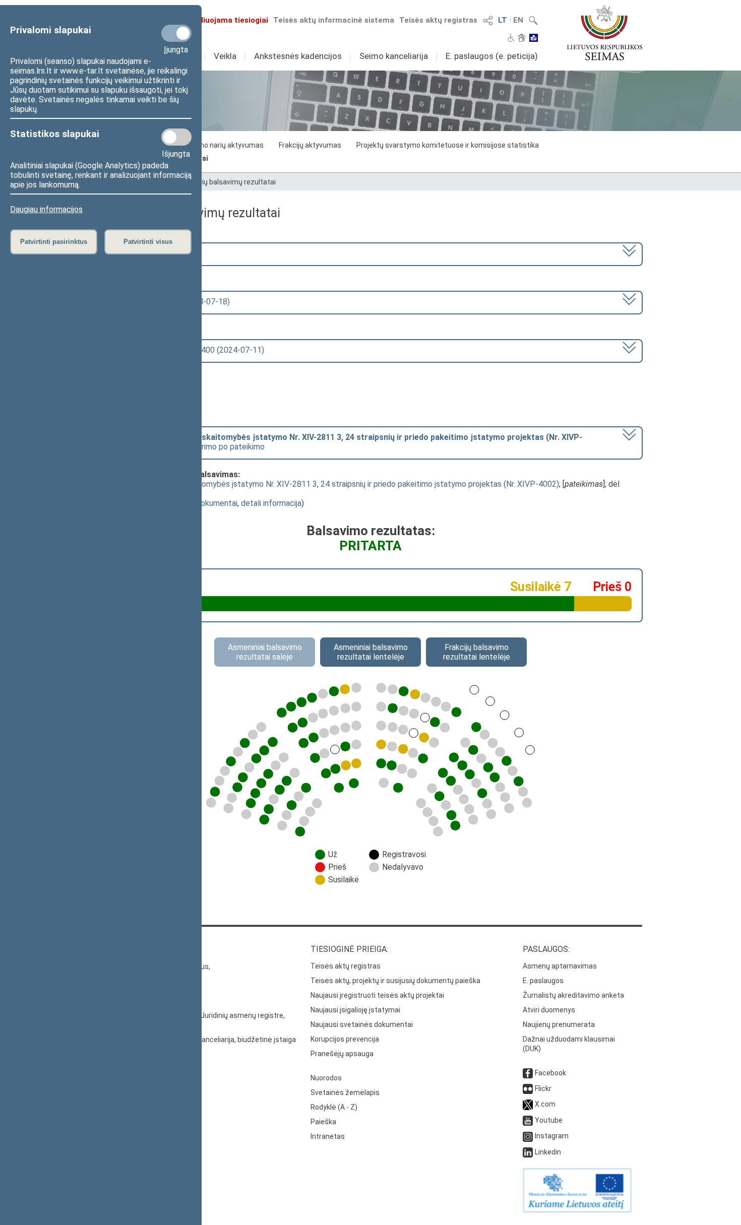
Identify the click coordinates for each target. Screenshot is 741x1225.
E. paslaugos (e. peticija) (492, 56)
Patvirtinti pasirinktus (53, 241)
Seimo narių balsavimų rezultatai (222, 182)
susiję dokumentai (205, 503)
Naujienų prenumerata (559, 1024)
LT (502, 20)
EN (518, 20)
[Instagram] (528, 1136)
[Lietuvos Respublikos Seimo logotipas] (605, 32)
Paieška (323, 1122)
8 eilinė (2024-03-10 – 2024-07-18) (167, 301)
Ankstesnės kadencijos (298, 56)
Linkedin (548, 1152)
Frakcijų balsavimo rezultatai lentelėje (476, 652)
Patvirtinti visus (148, 241)
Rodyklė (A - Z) (334, 1107)
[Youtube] (528, 1120)
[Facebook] (528, 1073)
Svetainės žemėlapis (345, 1092)
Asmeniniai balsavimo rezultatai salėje (265, 652)
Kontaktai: (121, 949)
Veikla (225, 56)
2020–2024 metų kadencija (152, 253)
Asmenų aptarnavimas (560, 966)
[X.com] (528, 1104)
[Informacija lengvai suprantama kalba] (533, 39)
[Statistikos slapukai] (176, 137)
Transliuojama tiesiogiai (223, 20)
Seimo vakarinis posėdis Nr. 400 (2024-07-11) (184, 350)
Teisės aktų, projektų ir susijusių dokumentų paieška (395, 981)
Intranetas (328, 1136)
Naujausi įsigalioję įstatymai (355, 1010)
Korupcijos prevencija (345, 1039)
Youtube (549, 1120)
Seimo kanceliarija (393, 56)
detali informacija (271, 503)
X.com (545, 1104)
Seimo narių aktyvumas (226, 145)
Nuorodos (326, 1078)
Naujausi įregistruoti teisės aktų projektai (377, 995)
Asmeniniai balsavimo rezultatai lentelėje (371, 652)
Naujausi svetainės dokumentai (362, 1024)
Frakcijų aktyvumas (310, 145)
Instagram (552, 1136)
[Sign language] (522, 39)
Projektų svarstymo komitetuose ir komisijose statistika (447, 145)
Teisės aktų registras (438, 20)
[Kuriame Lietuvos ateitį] (577, 1210)
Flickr (543, 1088)
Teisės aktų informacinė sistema (333, 20)
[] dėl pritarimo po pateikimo (343, 442)
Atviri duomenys (549, 1010)
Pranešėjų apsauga (342, 1054)
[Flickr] (528, 1088)
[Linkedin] (528, 1152)
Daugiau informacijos (46, 209)
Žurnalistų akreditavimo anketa (573, 995)
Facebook (550, 1073)
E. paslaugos (543, 981)
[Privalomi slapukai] (176, 33)
